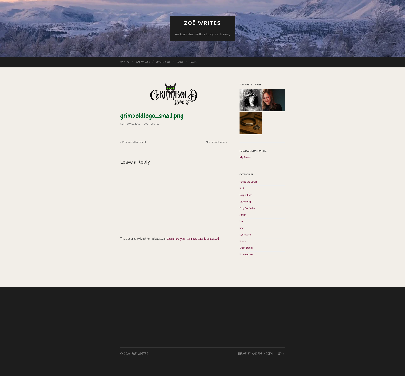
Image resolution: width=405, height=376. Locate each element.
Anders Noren (262, 354)
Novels (180, 62)
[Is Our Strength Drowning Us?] (251, 100)
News (242, 228)
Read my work (143, 62)
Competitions (246, 195)
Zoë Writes (202, 23)
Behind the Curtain (248, 182)
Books (242, 188)
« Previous (133, 142)
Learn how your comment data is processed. (193, 239)
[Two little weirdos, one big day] (251, 123)
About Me (124, 62)
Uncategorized (246, 254)
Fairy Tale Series (247, 208)
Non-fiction (245, 235)
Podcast (194, 62)
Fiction (243, 215)
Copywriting (245, 202)
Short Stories (163, 62)
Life (241, 221)
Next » (216, 142)
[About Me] (273, 100)
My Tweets (245, 157)
